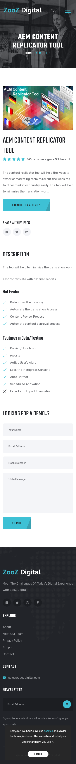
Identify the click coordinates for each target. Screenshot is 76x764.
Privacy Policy (12, 640)
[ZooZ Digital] (23, 10)
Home (29, 53)
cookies (48, 731)
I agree (38, 754)
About (7, 627)
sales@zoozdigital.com (24, 677)
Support (8, 647)
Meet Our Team (13, 634)
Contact (8, 654)
